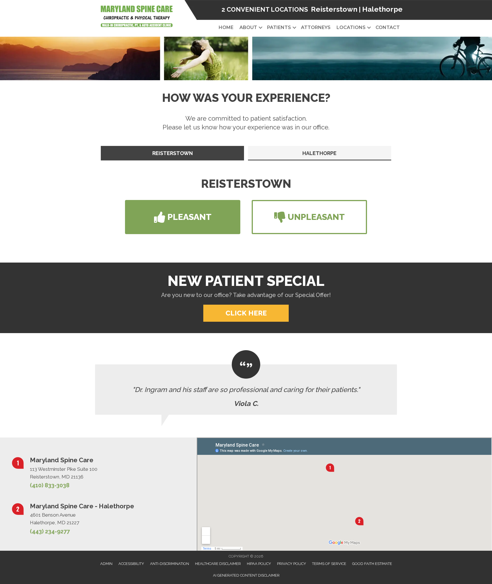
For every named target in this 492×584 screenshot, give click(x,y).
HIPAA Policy (259, 564)
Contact (388, 27)
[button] (260, 27)
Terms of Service (329, 564)
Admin (106, 564)
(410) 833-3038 (49, 485)
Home (226, 27)
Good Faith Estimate (372, 564)
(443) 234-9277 (50, 531)
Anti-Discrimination (169, 564)
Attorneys (316, 27)
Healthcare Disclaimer (218, 564)
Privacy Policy (291, 564)
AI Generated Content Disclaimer (246, 575)
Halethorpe (382, 9)
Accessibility (131, 564)
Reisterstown (334, 9)
